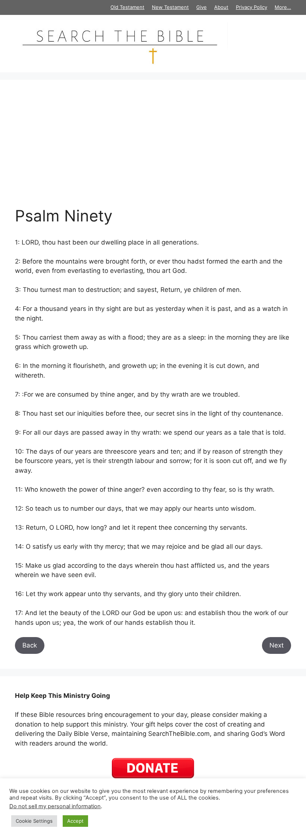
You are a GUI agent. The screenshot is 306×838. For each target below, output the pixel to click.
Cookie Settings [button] (34, 821)
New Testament (170, 7)
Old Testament (127, 7)
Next (276, 645)
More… (283, 7)
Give (201, 7)
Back (29, 645)
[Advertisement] (153, 150)
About (221, 7)
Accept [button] (75, 821)
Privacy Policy (251, 7)
